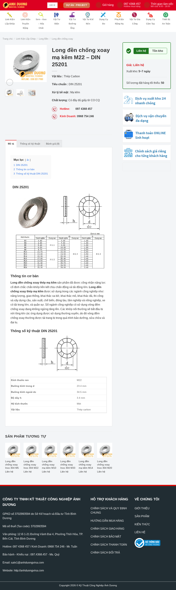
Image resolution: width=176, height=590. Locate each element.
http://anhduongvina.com (29, 570)
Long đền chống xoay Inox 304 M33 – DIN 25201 (67, 465)
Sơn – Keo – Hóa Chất (41, 23)
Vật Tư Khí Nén (88, 21)
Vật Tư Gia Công (135, 21)
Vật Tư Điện (56, 21)
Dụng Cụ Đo (103, 21)
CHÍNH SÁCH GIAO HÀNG (107, 528)
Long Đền (43, 39)
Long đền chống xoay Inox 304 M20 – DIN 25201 (104, 465)
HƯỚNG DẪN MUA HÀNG (107, 520)
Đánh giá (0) (52, 143)
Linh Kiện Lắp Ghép (10, 21)
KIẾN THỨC (142, 524)
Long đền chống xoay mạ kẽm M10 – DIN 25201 (49, 465)
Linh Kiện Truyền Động (25, 23)
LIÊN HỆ (140, 532)
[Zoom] (9, 82)
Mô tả (11, 143)
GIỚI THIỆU (142, 508)
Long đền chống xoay (62, 39)
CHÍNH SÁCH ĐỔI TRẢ (105, 552)
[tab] (11, 143)
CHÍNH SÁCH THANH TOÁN (109, 544)
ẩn (28, 160)
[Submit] (60, 5)
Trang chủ (8, 39)
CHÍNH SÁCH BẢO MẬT (106, 536)
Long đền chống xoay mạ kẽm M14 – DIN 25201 (86, 465)
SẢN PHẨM (142, 516)
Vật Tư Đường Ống (72, 23)
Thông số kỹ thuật (30, 143)
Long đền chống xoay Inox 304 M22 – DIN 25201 (31, 465)
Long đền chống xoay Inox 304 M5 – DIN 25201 (12, 465)
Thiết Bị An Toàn (166, 21)
